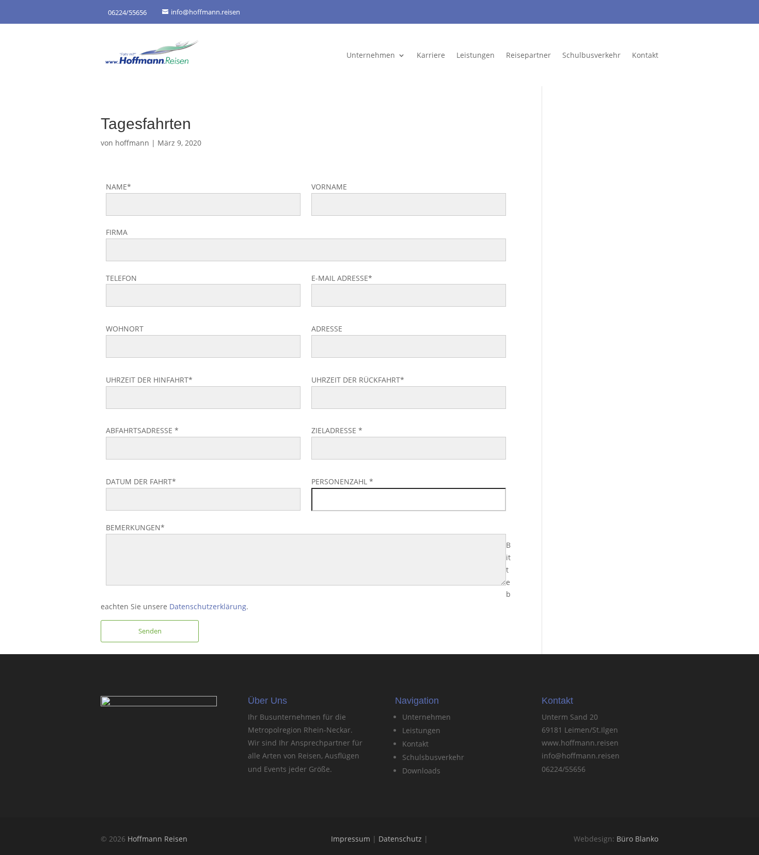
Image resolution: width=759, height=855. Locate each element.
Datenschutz (400, 839)
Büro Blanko (637, 839)
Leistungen (475, 55)
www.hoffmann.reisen (580, 743)
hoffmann (132, 143)
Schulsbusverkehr (433, 757)
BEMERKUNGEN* (135, 527)
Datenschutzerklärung (207, 606)
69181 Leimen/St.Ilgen (580, 730)
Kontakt (645, 55)
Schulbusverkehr (591, 55)
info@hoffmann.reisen (581, 756)
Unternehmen (370, 55)
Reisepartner (528, 55)
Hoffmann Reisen (157, 839)
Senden (150, 631)
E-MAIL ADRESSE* (341, 278)
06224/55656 (564, 769)
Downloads (421, 770)
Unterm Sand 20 (570, 717)
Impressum (350, 839)
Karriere (431, 55)
